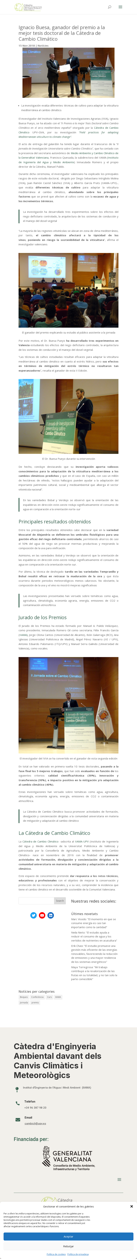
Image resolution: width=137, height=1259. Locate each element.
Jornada (24, 1002)
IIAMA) (23, 635)
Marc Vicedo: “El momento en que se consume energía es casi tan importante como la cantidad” (93, 923)
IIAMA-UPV (82, 841)
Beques (24, 997)
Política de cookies (56, 1254)
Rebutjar (68, 1246)
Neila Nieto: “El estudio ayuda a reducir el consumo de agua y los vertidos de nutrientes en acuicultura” (94, 936)
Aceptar (68, 1236)
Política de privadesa (78, 1254)
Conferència (37, 997)
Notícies (43, 45)
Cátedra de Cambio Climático (40, 841)
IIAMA (58, 997)
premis (35, 1002)
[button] (131, 1206)
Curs (49, 997)
